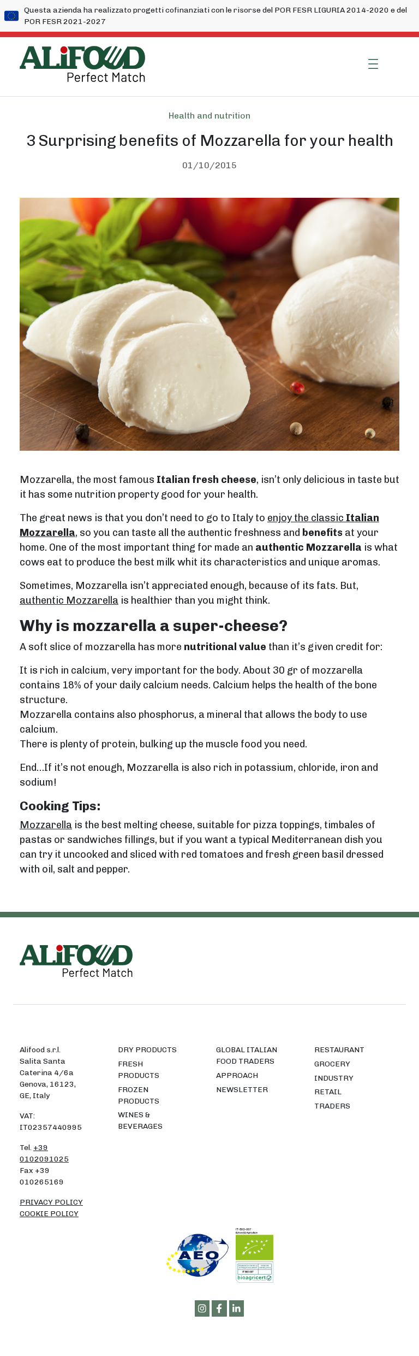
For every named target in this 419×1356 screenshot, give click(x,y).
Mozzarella (46, 825)
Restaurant (339, 1049)
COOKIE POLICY (49, 1213)
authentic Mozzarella (69, 600)
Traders (332, 1106)
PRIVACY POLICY (51, 1202)
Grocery (332, 1064)
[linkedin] (236, 1308)
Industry (334, 1078)
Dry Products (147, 1049)
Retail (328, 1091)
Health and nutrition (209, 115)
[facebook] (219, 1308)
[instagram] (202, 1308)
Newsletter (242, 1089)
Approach (237, 1075)
